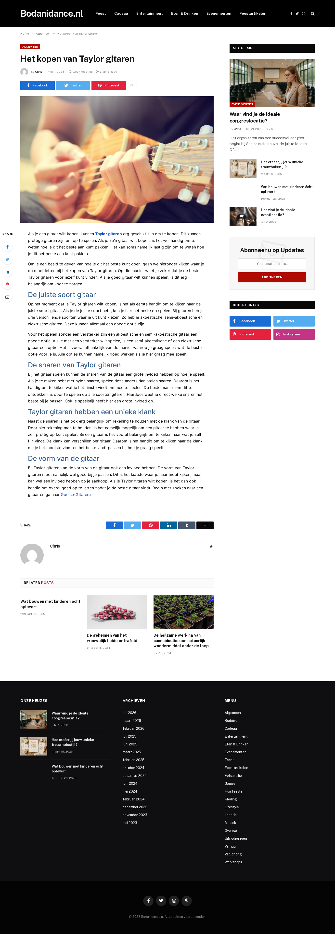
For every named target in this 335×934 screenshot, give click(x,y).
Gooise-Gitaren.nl (77, 494)
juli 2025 (129, 736)
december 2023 (135, 807)
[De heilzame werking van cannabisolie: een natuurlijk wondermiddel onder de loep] (184, 612)
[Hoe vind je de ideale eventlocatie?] (243, 216)
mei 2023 (130, 823)
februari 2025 (133, 760)
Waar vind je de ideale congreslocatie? (255, 117)
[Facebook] (7, 247)
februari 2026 (133, 728)
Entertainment (149, 13)
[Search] (312, 13)
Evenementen (218, 13)
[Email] (7, 297)
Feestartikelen (253, 13)
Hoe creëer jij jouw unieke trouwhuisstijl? (282, 164)
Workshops (233, 862)
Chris (38, 71)
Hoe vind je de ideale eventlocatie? (278, 212)
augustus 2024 (135, 776)
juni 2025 (130, 744)
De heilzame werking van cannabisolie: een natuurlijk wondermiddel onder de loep (181, 640)
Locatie (231, 815)
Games (230, 783)
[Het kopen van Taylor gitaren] (117, 159)
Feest (101, 13)
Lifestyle (232, 807)
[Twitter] (7, 259)
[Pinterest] (7, 284)
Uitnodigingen (236, 838)
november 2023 (135, 815)
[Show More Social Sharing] (132, 85)
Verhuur (231, 846)
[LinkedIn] (7, 272)
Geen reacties (83, 71)
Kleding (231, 799)
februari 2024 (134, 799)
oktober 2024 (133, 768)
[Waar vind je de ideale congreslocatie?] (272, 83)
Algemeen (30, 46)
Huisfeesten (235, 791)
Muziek (230, 823)
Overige (231, 831)
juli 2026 (129, 713)
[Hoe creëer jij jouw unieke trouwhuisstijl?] (243, 168)
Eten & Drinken (184, 13)
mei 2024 (130, 791)
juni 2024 (130, 783)
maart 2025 (132, 752)
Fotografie (233, 776)
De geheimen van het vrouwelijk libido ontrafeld (112, 638)
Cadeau (121, 13)
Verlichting (233, 854)
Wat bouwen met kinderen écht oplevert (50, 604)
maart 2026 (132, 721)
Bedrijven (232, 721)
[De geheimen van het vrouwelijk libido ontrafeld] (117, 612)
